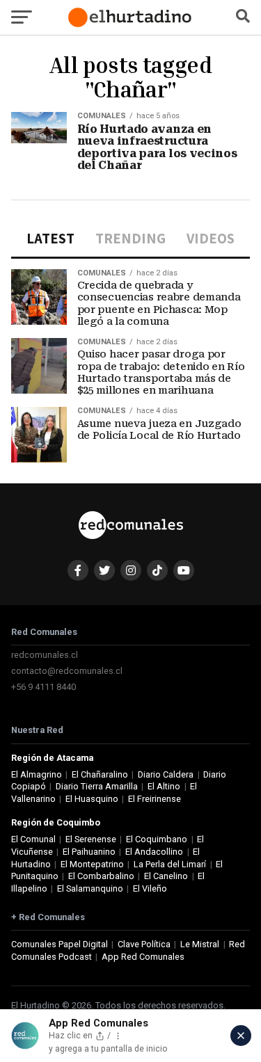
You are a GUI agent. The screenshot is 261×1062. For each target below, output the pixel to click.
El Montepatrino (92, 864)
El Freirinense (154, 799)
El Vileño (150, 888)
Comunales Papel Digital (59, 944)
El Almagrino (36, 774)
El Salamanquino (90, 888)
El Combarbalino (101, 876)
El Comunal (33, 839)
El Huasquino (91, 799)
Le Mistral (199, 944)
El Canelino (166, 876)
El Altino (164, 786)
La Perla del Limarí (170, 864)
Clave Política (144, 944)
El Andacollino (154, 851)
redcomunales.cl (44, 655)
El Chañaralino (100, 774)
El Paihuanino (89, 851)
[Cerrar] (240, 1035)
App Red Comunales (143, 956)
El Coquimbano (156, 839)
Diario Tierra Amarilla (97, 786)
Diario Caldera (165, 774)
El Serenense (90, 839)
